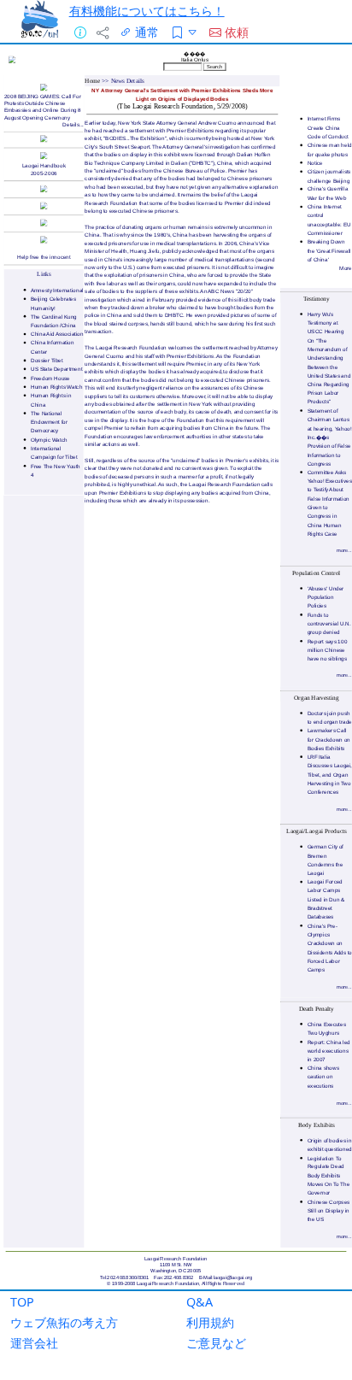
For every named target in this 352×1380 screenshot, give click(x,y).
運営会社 (34, 1343)
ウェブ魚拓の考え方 (64, 1322)
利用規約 (210, 1322)
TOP (22, 1302)
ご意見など (216, 1343)
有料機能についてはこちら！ (147, 11)
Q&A (199, 1302)
